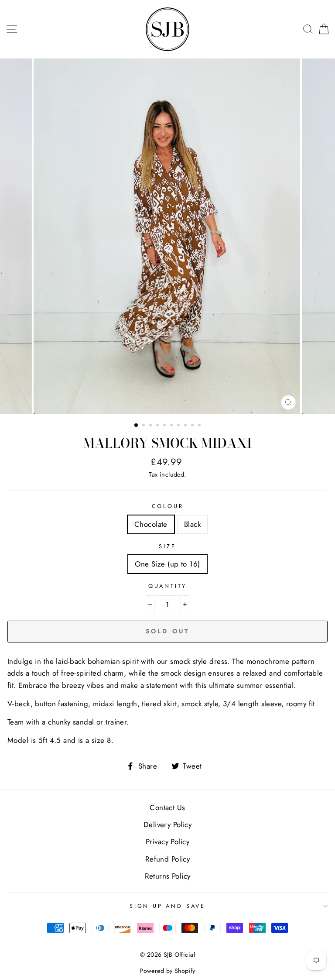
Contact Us (167, 807)
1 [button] (136, 425)
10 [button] (200, 426)
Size (167, 546)
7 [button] (179, 426)
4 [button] (158, 426)
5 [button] (165, 426)
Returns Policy (168, 876)
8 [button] (186, 426)
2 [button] (144, 426)
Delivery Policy (167, 824)
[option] (168, 236)
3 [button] (151, 426)
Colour (168, 506)
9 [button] (193, 426)
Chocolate (151, 524)
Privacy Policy (167, 841)
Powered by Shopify (167, 970)
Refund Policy (167, 859)
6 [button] (172, 426)
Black (192, 524)
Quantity (167, 586)
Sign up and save (167, 906)
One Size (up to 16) (167, 564)
